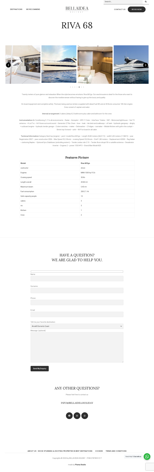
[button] (8, 65)
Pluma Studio (80, 465)
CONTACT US (119, 9)
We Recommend (33, 9)
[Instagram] (77, 415)
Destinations (16, 9)
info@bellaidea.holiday (77, 402)
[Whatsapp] (84, 415)
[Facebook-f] (69, 415)
